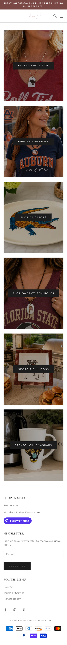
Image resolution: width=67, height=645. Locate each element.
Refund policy (12, 598)
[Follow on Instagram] (14, 610)
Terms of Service (14, 592)
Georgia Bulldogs (33, 369)
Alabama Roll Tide (33, 65)
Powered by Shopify (46, 620)
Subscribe (17, 565)
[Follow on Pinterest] (24, 610)
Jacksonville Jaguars (33, 445)
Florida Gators (33, 217)
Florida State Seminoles (33, 293)
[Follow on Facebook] (5, 610)
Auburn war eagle (33, 141)
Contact (9, 587)
